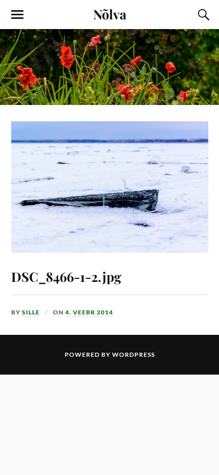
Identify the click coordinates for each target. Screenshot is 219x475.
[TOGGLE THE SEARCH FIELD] (202, 15)
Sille (31, 312)
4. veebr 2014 (89, 312)
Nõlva (109, 13)
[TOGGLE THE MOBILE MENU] (17, 15)
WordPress (133, 354)
